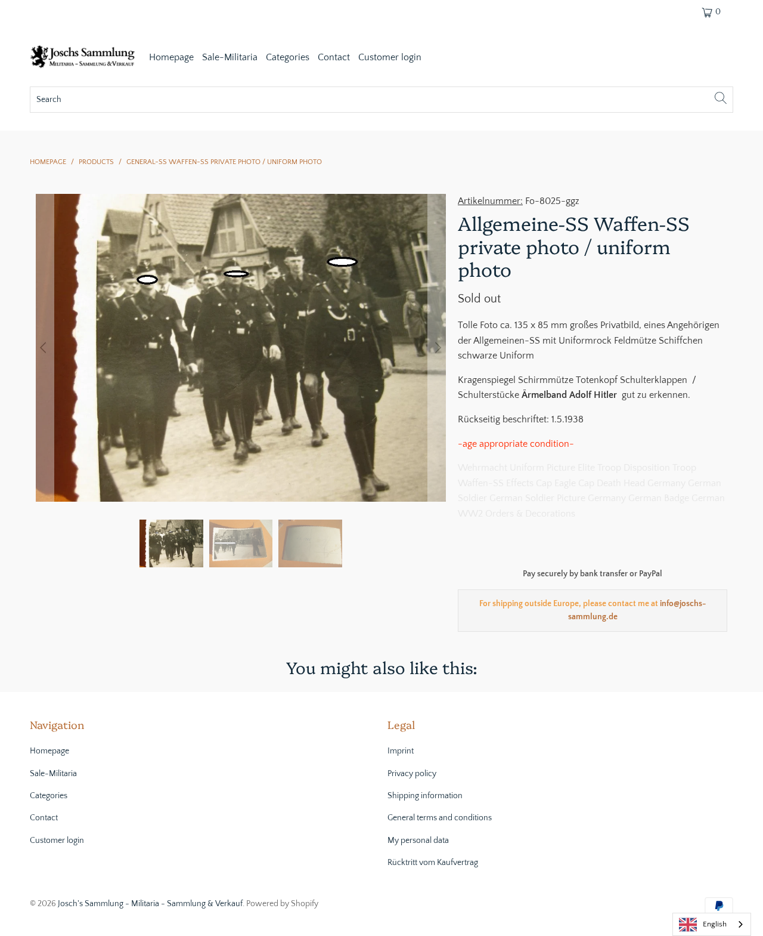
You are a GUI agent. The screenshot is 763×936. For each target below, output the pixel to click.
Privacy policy (411, 774)
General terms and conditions (439, 818)
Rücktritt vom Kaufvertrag (432, 862)
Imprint (400, 751)
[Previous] (44, 348)
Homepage (171, 57)
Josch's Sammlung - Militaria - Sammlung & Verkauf (150, 904)
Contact (334, 57)
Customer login (389, 57)
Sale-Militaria (230, 57)
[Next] (436, 348)
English (715, 924)
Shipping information (425, 796)
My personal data (418, 840)
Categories (287, 57)
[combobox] (711, 924)
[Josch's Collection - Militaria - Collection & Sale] (83, 58)
